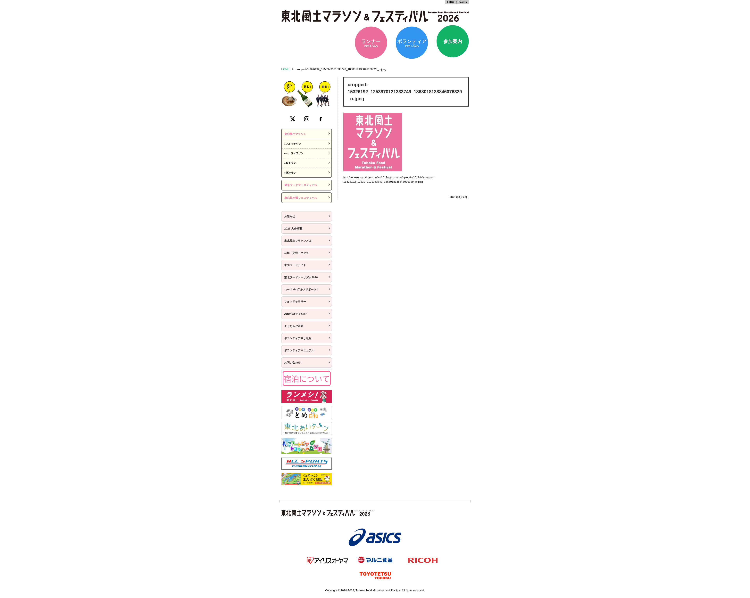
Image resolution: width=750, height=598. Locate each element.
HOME (285, 69)
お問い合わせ (292, 362)
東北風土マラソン (295, 133)
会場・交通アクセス (296, 253)
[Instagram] (306, 118)
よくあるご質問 (293, 325)
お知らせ (289, 216)
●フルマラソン (292, 143)
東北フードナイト (295, 265)
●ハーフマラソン (294, 153)
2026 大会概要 (293, 228)
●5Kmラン (290, 172)
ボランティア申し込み (298, 338)
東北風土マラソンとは (298, 240)
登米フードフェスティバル (300, 185)
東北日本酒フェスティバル (300, 197)
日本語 (450, 2)
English (463, 2)
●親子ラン (290, 162)
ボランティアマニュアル (299, 350)
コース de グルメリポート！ (301, 289)
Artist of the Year (295, 313)
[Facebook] (320, 118)
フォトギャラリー (295, 301)
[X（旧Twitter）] (292, 118)
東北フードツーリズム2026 (301, 277)
